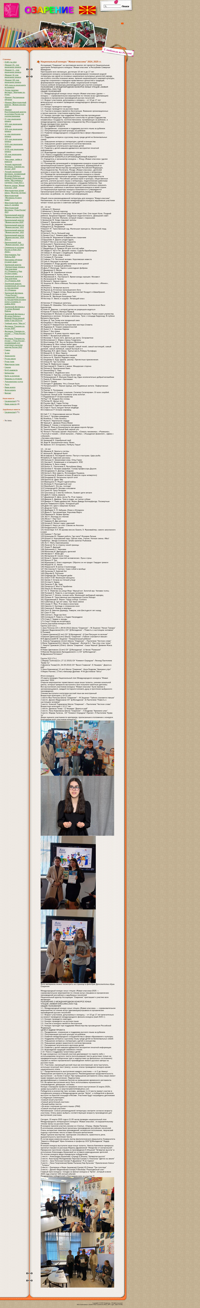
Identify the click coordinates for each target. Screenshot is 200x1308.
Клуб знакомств (11, 370)
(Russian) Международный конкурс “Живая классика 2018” (15, 104)
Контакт (8, 393)
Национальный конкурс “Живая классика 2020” (14, 221)
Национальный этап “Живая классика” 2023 (14, 243)
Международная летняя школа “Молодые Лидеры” (15, 191)
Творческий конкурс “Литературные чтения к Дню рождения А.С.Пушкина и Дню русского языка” (15, 269)
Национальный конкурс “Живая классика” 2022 (14, 231)
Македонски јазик (12, 364)
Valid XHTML (119, 1304)
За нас (7, 353)
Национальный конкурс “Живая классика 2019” (14, 216)
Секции (8, 367)
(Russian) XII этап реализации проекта (13, 81)
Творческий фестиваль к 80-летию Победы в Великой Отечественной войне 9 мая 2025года (15, 317)
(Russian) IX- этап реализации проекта (13, 66)
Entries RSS (92, 1304)
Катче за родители (12, 376)
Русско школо (10, 359)
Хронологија (10, 356)
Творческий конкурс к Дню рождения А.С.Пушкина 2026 (14, 278)
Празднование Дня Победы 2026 (12, 256)
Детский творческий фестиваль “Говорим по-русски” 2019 (15, 166)
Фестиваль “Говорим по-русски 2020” (15, 327)
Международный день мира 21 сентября (14, 204)
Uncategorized (10, 401)
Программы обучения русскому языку (13, 261)
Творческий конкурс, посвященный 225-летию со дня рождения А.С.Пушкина (15, 287)
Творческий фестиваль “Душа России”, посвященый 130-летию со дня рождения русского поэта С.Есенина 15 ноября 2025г (15, 298)
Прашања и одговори (13, 379)
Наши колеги (10, 387)
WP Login (111, 1304)
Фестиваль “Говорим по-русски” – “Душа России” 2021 (15, 333)
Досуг (7, 384)
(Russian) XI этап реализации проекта (13, 76)
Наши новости (11, 404)
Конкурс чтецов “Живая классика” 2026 (14, 186)
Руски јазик (9, 362)
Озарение (107, 1303)
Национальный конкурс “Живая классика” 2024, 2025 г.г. (14, 237)
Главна (7, 350)
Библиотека (9, 373)
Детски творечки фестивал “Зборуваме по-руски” (15, 92)
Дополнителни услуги (14, 382)
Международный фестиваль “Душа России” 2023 (15, 210)
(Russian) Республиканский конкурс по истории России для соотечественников (15, 113)
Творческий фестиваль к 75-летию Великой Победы (15, 309)
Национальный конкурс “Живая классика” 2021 (14, 226)
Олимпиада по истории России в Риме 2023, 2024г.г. (14, 249)
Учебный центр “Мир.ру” (15, 323)
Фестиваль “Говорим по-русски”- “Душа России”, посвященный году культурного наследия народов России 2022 (15, 342)
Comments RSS (102, 1304)
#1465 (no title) (11, 62)
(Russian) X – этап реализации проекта (13, 71)
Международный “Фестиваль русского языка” (13, 198)
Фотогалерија (10, 390)
